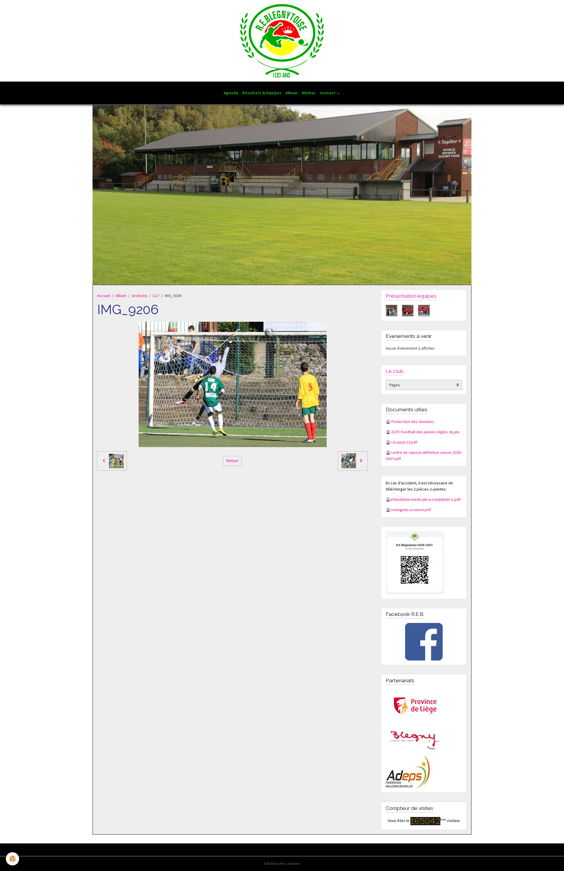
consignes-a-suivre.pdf (410, 509)
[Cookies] (12, 858)
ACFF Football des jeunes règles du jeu (425, 431)
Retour (232, 460)
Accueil (103, 295)
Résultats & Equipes (261, 92)
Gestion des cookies (282, 863)
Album (292, 92)
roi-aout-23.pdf (404, 442)
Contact (328, 92)
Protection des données (412, 421)
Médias (308, 92)
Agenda (231, 92)
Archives (139, 295)
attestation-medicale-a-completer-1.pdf (425, 499)
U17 (156, 295)
